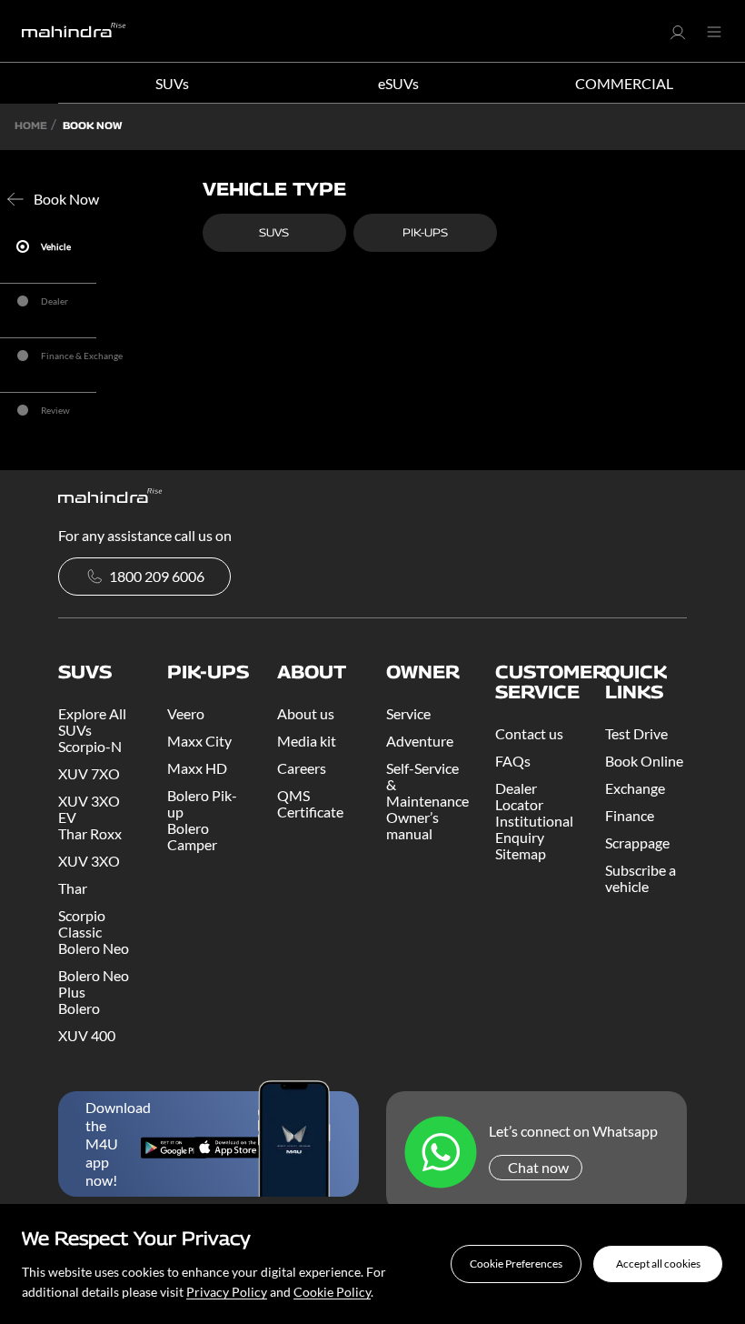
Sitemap (520, 853)
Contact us (529, 733)
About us (305, 713)
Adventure (419, 740)
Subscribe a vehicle (640, 878)
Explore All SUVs (92, 721)
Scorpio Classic (81, 923)
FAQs (513, 760)
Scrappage (637, 842)
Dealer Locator (519, 796)
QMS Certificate (310, 803)
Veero (185, 713)
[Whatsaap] (440, 1153)
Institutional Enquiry (534, 829)
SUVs (274, 232)
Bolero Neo (93, 948)
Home (31, 125)
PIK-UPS (425, 232)
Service (408, 713)
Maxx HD (197, 768)
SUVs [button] (172, 83)
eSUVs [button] (398, 83)
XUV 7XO (89, 773)
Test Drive (636, 733)
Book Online (644, 760)
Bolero (79, 1008)
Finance (629, 815)
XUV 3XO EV (89, 809)
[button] (516, 1264)
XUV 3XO (89, 860)
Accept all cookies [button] (658, 1263)
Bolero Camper (192, 836)
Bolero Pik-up (202, 803)
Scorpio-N (90, 746)
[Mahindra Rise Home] (74, 31)
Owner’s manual (412, 825)
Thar (72, 888)
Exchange (635, 788)
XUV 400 (86, 1035)
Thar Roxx (90, 833)
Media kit (306, 740)
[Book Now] (19, 199)
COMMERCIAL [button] (624, 83)
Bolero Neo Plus (93, 983)
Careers (301, 768)
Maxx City (199, 740)
